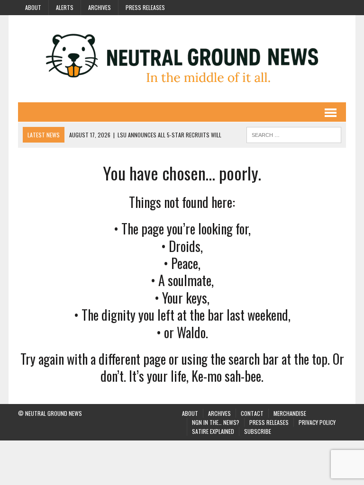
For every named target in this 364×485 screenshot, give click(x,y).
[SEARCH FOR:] (293, 133)
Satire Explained (213, 431)
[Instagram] (304, 6)
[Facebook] (287, 6)
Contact (252, 413)
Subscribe (257, 431)
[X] (338, 6)
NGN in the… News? (215, 422)
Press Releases (145, 7)
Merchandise (289, 413)
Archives (99, 7)
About (33, 7)
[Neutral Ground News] (182, 59)
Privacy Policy (317, 422)
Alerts (64, 7)
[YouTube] (321, 6)
